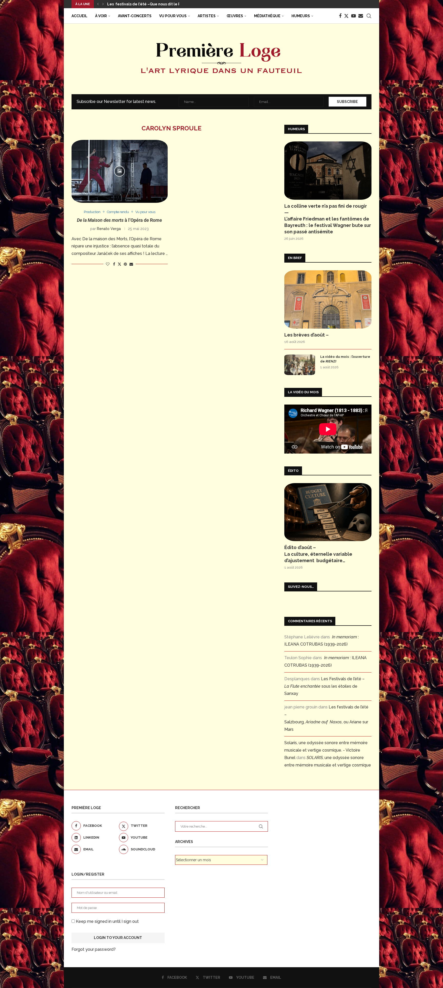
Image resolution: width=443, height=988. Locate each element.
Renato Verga (109, 229)
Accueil (79, 16)
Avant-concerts (135, 16)
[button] (98, 4)
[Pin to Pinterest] (125, 264)
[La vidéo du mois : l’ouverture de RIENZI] (299, 364)
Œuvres (235, 16)
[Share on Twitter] (119, 264)
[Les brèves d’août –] (327, 299)
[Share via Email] (131, 264)
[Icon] (119, 171)
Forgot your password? (94, 949)
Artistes (207, 16)
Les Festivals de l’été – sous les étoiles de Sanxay (324, 686)
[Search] (368, 15)
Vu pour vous (173, 16)
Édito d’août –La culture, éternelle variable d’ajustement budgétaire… (318, 554)
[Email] (360, 15)
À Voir (101, 16)
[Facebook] (340, 15)
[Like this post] (107, 264)
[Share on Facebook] (114, 264)
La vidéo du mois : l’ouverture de (345, 359)
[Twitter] (346, 15)
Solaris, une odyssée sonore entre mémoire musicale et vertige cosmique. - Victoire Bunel (326, 750)
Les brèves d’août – (306, 335)
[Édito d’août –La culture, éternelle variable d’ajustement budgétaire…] (327, 512)
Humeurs (300, 16)
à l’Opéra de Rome (119, 220)
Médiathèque (267, 16)
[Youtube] (353, 15)
